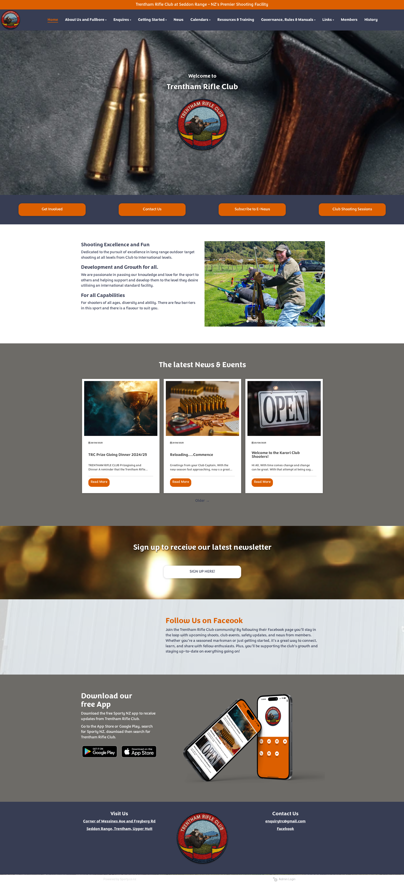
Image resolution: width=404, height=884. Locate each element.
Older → (202, 501)
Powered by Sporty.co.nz (120, 879)
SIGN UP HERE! (202, 572)
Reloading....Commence (191, 455)
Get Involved (52, 209)
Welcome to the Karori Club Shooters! (276, 455)
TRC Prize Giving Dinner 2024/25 (117, 455)
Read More (99, 482)
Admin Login (286, 879)
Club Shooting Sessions (352, 209)
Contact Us (152, 209)
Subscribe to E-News (252, 209)
